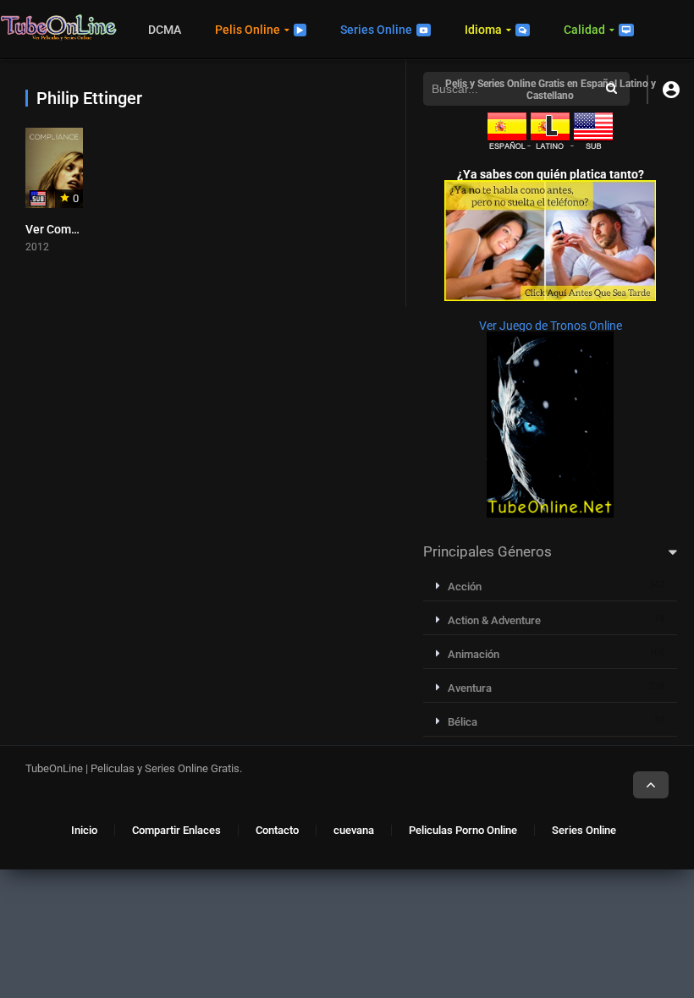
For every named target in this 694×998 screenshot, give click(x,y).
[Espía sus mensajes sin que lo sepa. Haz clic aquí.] (550, 297)
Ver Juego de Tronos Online (550, 325)
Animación (473, 654)
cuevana (353, 830)
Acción (465, 586)
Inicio (84, 830)
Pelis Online (247, 29)
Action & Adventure (494, 620)
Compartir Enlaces (176, 830)
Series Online (376, 29)
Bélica (462, 722)
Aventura (470, 688)
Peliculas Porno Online (463, 830)
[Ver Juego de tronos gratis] (550, 513)
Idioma (483, 29)
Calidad (584, 29)
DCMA (164, 29)
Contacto (277, 830)
